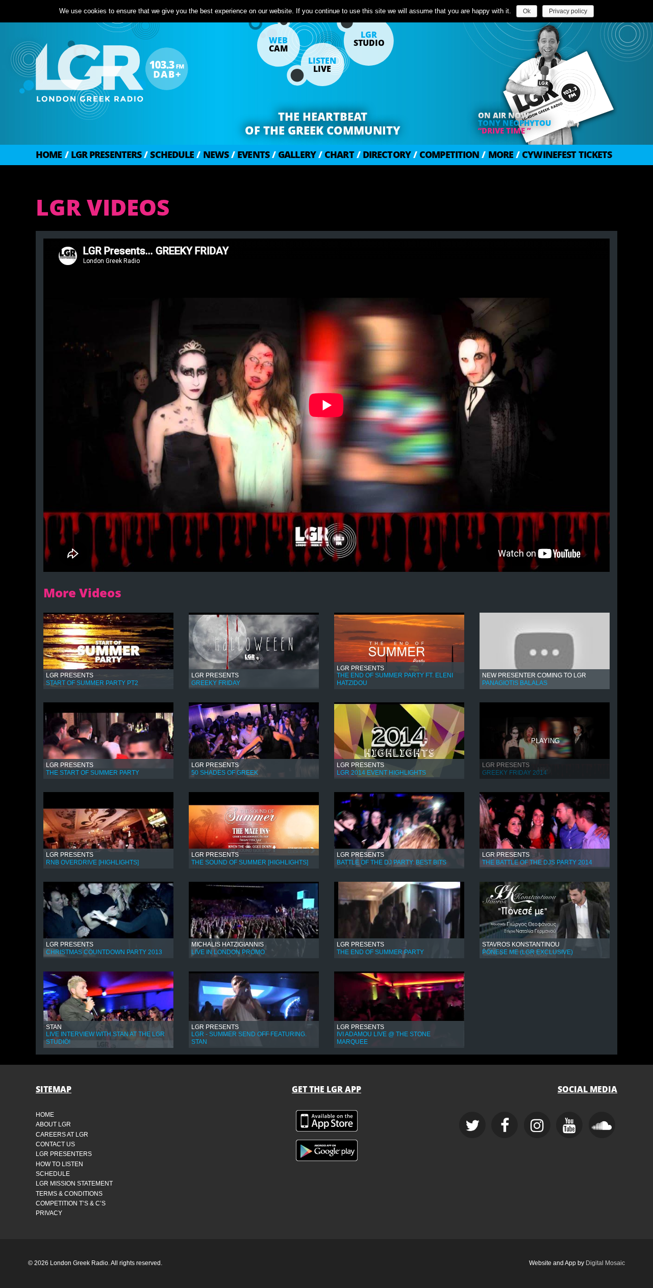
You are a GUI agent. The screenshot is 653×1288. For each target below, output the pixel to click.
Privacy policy (568, 11)
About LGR (53, 1124)
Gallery (294, 154)
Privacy (49, 1213)
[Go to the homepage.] (138, 69)
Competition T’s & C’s (71, 1203)
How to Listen (59, 1164)
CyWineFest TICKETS (564, 154)
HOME (49, 154)
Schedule (169, 154)
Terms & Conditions (69, 1193)
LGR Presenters (103, 154)
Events (250, 154)
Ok (527, 11)
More (497, 154)
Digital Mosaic (605, 1263)
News (212, 154)
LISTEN (322, 64)
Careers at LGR (62, 1134)
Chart (336, 154)
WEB (278, 44)
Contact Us (55, 1144)
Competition (446, 154)
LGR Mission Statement (74, 1183)
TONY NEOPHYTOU (514, 123)
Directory (384, 154)
